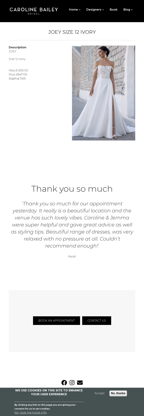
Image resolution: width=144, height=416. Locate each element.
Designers (94, 9)
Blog (127, 9)
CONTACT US (96, 320)
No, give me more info (30, 412)
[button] (103, 93)
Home (74, 9)
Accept (99, 393)
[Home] (35, 11)
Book (113, 9)
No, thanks (118, 393)
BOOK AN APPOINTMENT (56, 320)
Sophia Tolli (17, 78)
